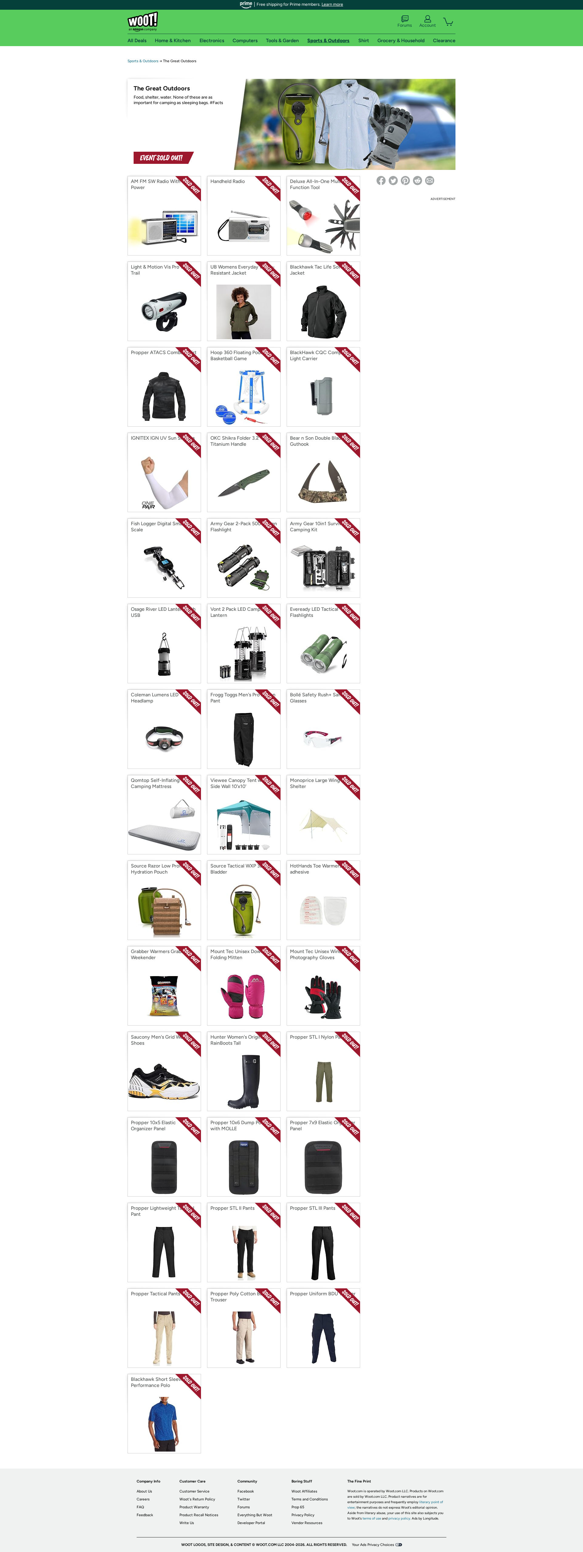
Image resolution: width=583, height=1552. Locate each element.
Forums (404, 25)
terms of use (372, 1518)
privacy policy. (399, 1518)
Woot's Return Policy (197, 1499)
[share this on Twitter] (393, 180)
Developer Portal (251, 1523)
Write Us (186, 1523)
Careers (143, 1499)
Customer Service (194, 1491)
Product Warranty (194, 1507)
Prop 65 (298, 1507)
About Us (144, 1491)
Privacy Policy (303, 1515)
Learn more (332, 4)
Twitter (243, 1499)
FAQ (140, 1507)
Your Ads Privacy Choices (373, 1545)
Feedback (145, 1515)
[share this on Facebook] (381, 180)
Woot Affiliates (304, 1491)
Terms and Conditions (310, 1499)
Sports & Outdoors (143, 61)
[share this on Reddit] (417, 180)
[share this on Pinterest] (405, 180)
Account (427, 25)
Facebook (245, 1491)
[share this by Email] (429, 180)
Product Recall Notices (198, 1515)
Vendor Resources (307, 1523)
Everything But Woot (254, 1515)
